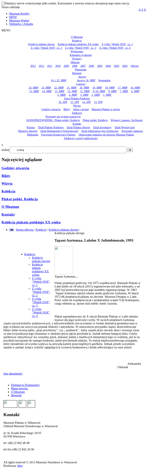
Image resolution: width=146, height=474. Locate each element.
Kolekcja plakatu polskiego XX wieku (31, 222)
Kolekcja (8, 191)
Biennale (16, 395)
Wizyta (7, 183)
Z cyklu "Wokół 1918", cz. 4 (41, 312)
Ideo (20, 465)
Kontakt (8, 214)
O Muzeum (10, 207)
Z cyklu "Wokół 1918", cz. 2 (41, 292)
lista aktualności (12, 373)
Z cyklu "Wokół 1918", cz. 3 (41, 302)
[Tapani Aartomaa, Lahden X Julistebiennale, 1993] (64, 273)
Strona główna (25, 229)
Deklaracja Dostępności (25, 385)
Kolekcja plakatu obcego (64, 229)
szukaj (5, 149)
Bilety (6, 176)
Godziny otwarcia (15, 168)
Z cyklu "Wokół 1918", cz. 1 (41, 282)
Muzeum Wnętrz (19, 20)
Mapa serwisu (19, 388)
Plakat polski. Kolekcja (20, 199)
